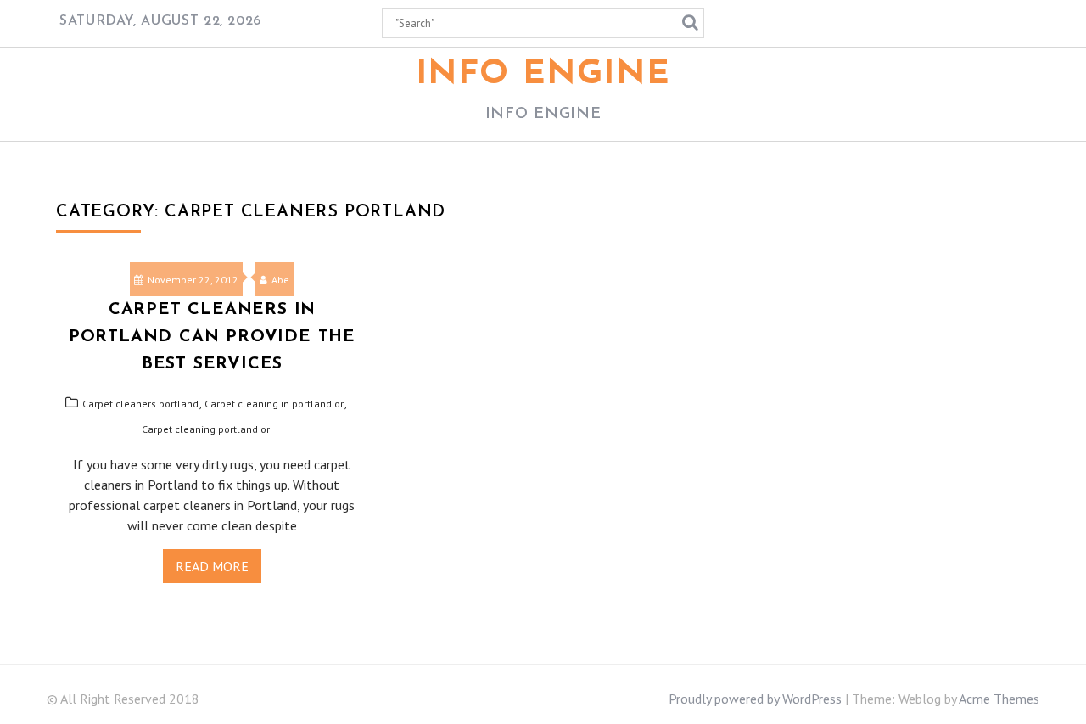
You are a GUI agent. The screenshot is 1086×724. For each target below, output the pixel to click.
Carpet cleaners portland (140, 403)
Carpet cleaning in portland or (274, 403)
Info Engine (543, 75)
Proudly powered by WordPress (755, 698)
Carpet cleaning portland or (206, 429)
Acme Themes (999, 698)
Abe (280, 279)
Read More (212, 566)
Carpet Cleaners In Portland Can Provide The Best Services (212, 337)
